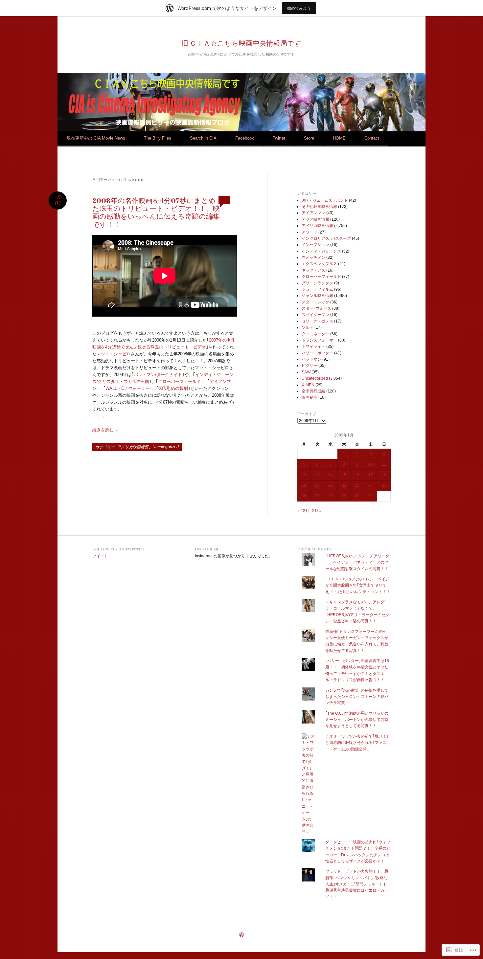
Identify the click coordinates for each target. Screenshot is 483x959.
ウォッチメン (313, 257)
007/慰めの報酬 (173, 388)
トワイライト (313, 346)
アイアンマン (313, 213)
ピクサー (309, 365)
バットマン (311, 359)
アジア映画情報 (315, 219)
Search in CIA (203, 138)
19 (304, 485)
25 (384, 485)
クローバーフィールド (179, 381)
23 (357, 485)
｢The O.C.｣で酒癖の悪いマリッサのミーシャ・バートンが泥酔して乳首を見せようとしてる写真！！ (356, 719)
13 (317, 475)
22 (344, 485)
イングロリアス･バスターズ (326, 238)
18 (384, 475)
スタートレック (315, 302)
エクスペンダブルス (319, 263)
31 (370, 496)
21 (330, 485)
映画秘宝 (309, 397)
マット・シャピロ (114, 353)
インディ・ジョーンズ (321, 251)
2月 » (317, 510)
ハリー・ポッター (317, 353)
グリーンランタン (317, 283)
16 (357, 475)
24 (370, 485)
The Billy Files (157, 138)
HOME (339, 138)
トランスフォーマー (319, 340)
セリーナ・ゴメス (317, 321)
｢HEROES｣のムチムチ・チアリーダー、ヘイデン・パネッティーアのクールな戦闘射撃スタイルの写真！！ (357, 562)
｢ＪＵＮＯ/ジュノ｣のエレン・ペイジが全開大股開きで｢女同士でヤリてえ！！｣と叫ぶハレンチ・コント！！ (357, 585)
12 (304, 475)
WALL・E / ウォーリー (127, 388)
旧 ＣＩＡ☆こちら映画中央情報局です (241, 43)
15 (344, 475)
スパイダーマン (315, 314)
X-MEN (308, 385)
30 (357, 496)
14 (330, 475)
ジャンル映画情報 (317, 295)
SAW (306, 372)
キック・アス (313, 270)
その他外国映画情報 (319, 206)
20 (317, 485)
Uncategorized (165, 447)
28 (330, 496)
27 (317, 496)
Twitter (279, 138)
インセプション (315, 244)
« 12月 (303, 510)
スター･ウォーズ (316, 308)
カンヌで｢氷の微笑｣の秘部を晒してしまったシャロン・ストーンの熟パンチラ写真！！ (356, 696)
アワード (309, 232)
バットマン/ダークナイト (158, 374)
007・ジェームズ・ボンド (325, 200)
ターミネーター (315, 334)
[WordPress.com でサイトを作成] (241, 935)
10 (370, 464)
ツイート (100, 556)
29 (344, 496)
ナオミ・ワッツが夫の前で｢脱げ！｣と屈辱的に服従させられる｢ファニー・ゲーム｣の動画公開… (356, 742)
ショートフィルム (317, 289)
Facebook (244, 138)
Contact (371, 138)
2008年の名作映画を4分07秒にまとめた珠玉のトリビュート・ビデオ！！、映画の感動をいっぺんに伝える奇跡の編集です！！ (156, 212)
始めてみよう (299, 8)
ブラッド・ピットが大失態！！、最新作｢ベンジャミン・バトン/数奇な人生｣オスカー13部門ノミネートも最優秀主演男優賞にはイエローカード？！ (356, 884)
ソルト (307, 327)
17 (370, 475)
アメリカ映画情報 (133, 447)
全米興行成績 (313, 391)
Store (309, 138)
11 (384, 464)
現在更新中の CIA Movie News (96, 138)
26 (304, 496)
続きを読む (105, 429)
